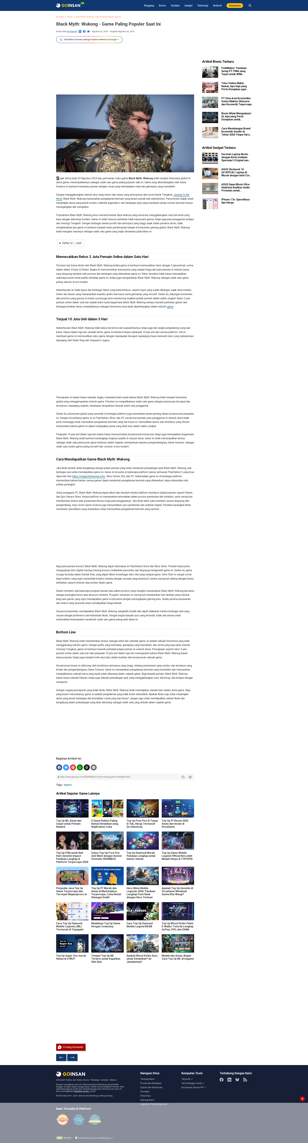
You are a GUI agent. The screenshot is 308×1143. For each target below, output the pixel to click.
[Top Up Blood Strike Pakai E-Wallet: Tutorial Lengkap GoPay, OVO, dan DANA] (178, 911)
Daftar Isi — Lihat (71, 243)
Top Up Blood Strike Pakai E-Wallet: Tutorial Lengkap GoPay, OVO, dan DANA (177, 926)
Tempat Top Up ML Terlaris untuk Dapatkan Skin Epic (105, 958)
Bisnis (162, 5)
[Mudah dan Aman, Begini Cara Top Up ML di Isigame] (178, 943)
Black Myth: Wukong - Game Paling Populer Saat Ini (98, 17)
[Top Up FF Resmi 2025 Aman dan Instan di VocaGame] (178, 808)
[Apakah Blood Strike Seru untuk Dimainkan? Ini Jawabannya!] (143, 943)
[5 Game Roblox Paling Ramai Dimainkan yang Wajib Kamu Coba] (107, 808)
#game (68, 784)
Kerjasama (235, 5)
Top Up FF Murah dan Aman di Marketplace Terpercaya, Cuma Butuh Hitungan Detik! (106, 893)
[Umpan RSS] (245, 1080)
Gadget (188, 5)
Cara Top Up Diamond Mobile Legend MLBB (140, 925)
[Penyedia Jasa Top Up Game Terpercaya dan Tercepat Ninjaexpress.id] (72, 876)
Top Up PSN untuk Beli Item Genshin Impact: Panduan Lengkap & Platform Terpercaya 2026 (72, 857)
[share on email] (94, 767)
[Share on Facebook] (59, 767)
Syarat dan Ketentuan (151, 1087)
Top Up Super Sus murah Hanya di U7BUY (71, 957)
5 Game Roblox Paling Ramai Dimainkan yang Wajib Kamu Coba (104, 823)
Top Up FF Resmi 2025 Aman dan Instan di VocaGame (175, 823)
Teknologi (202, 5)
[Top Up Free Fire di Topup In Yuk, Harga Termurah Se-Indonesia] (143, 808)
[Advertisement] (125, 68)
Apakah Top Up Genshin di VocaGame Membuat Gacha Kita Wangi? (177, 891)
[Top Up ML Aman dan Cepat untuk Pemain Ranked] (72, 808)
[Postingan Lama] (72, 1057)
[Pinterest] (73, 767)
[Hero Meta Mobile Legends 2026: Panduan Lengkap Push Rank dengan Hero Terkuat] (143, 876)
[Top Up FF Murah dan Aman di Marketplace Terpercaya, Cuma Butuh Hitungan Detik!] (107, 876)
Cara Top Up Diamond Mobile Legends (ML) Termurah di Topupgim (70, 926)
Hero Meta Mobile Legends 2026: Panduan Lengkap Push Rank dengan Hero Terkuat (141, 893)
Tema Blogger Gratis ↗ (193, 1083)
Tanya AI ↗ (187, 1079)
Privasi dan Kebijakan (151, 1083)
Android (217, 5)
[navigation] (70, 243)
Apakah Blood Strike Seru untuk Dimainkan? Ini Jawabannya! (142, 958)
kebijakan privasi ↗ (82, 1091)
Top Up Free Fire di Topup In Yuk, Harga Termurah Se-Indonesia (142, 823)
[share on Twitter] (66, 767)
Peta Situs (145, 1095)
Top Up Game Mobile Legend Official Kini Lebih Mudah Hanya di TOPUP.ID (177, 855)
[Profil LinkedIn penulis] (80, 31)
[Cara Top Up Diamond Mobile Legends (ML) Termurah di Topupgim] (72, 911)
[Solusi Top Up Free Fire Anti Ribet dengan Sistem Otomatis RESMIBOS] (107, 841)
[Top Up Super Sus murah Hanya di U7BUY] (72, 943)
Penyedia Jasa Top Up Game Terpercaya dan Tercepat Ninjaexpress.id (71, 891)
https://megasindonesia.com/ (88, 476)
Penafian (145, 1091)
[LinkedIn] (229, 1080)
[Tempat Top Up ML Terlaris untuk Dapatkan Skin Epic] (107, 943)
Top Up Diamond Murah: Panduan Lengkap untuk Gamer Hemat (141, 855)
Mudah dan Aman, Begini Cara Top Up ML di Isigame (178, 957)
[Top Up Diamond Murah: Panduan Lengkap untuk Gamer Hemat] (143, 841)
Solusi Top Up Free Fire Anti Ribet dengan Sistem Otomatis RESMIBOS (106, 855)
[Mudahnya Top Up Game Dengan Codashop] (107, 911)
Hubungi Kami (147, 1100)
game (170, 306)
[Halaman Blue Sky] (237, 1080)
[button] (183, 777)
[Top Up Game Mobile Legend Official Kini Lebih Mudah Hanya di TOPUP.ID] (178, 841)
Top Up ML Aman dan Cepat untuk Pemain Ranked (68, 823)
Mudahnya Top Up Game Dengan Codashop (105, 925)
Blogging (149, 5)
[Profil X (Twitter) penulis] (88, 31)
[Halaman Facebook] (221, 1080)
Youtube (175, 5)
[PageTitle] (68, 5)
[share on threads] (87, 767)
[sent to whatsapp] (80, 767)
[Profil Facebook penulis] (84, 31)
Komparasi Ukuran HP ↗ (193, 1087)
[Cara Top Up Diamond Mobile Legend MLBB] (143, 911)
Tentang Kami (147, 1079)
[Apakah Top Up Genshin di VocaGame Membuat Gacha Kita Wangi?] (178, 876)
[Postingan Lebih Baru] (61, 1057)
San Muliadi (72, 31)
